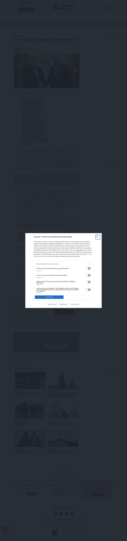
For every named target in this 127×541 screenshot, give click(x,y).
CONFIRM (49, 297)
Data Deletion (52, 304)
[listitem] (63, 264)
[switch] (88, 268)
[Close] (98, 237)
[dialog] (63, 270)
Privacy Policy (74, 304)
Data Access (63, 304)
